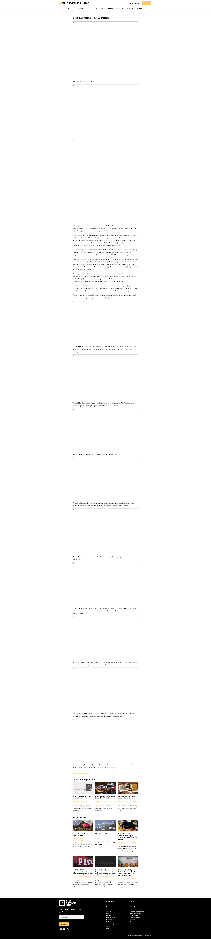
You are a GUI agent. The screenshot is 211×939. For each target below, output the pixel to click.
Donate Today (134, 906)
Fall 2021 (80, 773)
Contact (132, 921)
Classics (99, 8)
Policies (132, 924)
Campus (89, 8)
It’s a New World (101, 834)
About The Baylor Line (136, 913)
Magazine (130, 8)
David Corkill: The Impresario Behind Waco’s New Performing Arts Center (82, 872)
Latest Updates (134, 915)
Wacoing (109, 8)
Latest (70, 8)
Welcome (132, 909)
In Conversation (110, 919)
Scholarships (133, 919)
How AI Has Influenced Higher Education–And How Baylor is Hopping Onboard (105, 872)
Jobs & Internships (135, 917)
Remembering (110, 924)
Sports (108, 926)
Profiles (119, 8)
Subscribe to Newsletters (137, 911)
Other (107, 928)
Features (79, 8)
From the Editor (110, 917)
